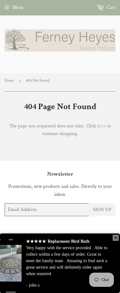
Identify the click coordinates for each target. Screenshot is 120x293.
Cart (110, 7)
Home (9, 80)
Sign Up (102, 209)
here (101, 126)
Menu (17, 7)
